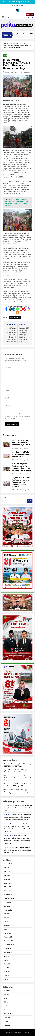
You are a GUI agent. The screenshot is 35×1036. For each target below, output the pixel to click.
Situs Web (8, 406)
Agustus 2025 (8, 910)
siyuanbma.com (9, 814)
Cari (4, 497)
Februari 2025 (8, 933)
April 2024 (7, 972)
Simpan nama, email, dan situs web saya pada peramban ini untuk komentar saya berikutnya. (17, 416)
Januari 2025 (8, 937)
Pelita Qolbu (7, 1013)
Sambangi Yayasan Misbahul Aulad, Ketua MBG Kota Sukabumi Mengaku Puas (18, 807)
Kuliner (6, 1002)
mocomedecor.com (10, 824)
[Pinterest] (24, 309)
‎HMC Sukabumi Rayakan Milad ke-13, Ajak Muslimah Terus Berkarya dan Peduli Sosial (17, 850)
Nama (7, 390)
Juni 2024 (7, 964)
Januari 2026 (8, 891)
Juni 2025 (7, 918)
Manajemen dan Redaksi (13, 1032)
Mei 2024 (7, 968)
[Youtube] (21, 309)
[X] (10, 309)
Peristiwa (7, 1017)
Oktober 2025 (8, 902)
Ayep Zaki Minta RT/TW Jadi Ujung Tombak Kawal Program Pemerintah (21, 454)
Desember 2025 (9, 895)
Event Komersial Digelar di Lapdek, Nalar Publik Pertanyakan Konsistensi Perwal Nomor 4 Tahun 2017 (17, 817)
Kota (5, 55)
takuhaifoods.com (10, 835)
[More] (17, 312)
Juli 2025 (6, 914)
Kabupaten (7, 994)
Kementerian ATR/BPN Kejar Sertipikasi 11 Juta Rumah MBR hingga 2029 (15, 2)
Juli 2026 (6, 868)
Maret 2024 (7, 975)
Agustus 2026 (8, 864)
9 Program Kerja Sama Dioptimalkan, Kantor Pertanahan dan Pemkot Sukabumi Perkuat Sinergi (18, 778)
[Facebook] (6, 309)
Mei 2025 (7, 922)
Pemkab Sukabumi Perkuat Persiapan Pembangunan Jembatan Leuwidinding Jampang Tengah (16, 792)
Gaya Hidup (7, 990)
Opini (5, 1010)
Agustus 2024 (8, 956)
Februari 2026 (8, 887)
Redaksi (7, 72)
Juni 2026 (7, 871)
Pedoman (26, 1032)
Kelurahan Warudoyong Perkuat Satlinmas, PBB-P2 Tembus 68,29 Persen (21, 442)
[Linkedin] (13, 309)
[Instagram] (28, 309)
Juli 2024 (6, 960)
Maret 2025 (7, 929)
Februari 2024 (8, 979)
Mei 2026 (7, 875)
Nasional (6, 1006)
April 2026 (7, 879)
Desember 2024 (9, 941)
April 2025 (7, 925)
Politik (6, 1021)
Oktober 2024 (8, 948)
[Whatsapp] (17, 309)
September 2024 (9, 952)
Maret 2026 (7, 883)
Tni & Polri (7, 1025)
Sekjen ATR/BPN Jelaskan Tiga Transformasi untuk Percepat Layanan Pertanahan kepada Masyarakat (21, 482)
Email (7, 398)
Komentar (8, 367)
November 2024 (9, 945)
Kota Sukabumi (15, 317)
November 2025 (9, 898)
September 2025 (9, 906)
